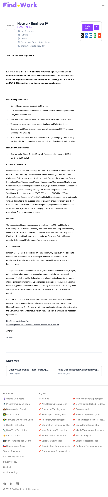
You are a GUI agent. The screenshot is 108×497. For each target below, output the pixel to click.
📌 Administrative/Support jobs (88, 398)
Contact (7, 467)
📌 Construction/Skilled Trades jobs (89, 404)
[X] (82, 35)
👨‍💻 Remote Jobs (11, 414)
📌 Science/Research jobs (85, 440)
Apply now (87, 27)
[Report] (96, 27)
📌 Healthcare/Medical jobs (86, 414)
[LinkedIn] (90, 35)
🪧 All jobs (43, 398)
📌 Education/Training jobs (51, 409)
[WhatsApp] (95, 35)
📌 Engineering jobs (82, 409)
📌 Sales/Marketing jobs (50, 440)
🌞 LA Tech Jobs (11, 435)
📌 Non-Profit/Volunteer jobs (52, 435)
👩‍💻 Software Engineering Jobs (18, 419)
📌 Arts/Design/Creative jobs (52, 404)
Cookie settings (10, 472)
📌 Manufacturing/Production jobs (54, 430)
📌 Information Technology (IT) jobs (54, 425)
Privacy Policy (10, 461)
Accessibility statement (14, 456)
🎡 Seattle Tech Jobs (13, 425)
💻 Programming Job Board (17, 404)
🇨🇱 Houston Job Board (14, 446)
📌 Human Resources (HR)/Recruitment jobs (89, 419)
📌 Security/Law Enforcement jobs (54, 446)
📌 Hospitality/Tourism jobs (51, 419)
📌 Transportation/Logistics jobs (54, 451)
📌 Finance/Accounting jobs (52, 414)
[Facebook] (86, 35)
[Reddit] (99, 35)
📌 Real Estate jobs (82, 435)
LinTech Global (24, 27)
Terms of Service (11, 451)
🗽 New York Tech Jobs (15, 430)
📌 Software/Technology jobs (87, 446)
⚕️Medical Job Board (13, 398)
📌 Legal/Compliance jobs (86, 425)
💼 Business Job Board (14, 409)
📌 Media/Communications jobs (88, 430)
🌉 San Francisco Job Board (17, 440)
